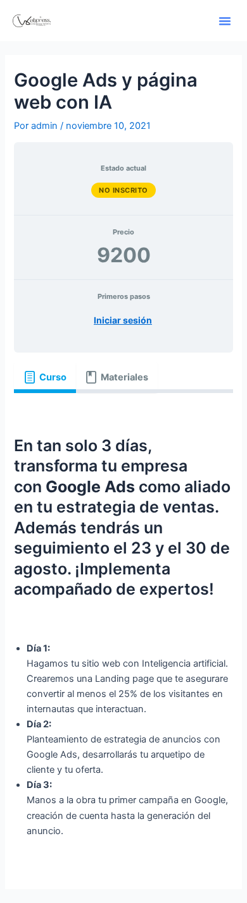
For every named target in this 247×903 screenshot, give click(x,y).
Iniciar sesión (123, 320)
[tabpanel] (123, 629)
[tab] (44, 378)
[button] (224, 20)
